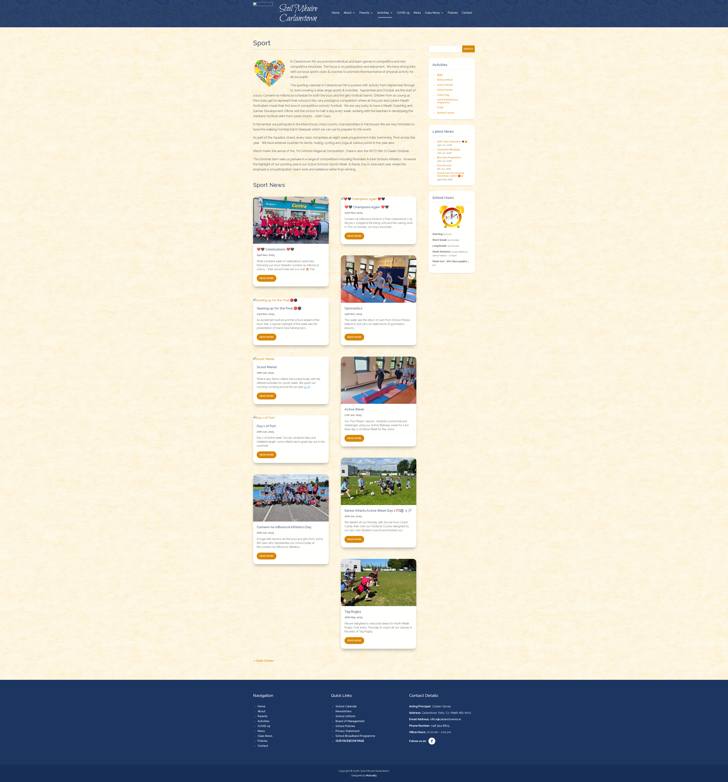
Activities (383, 12)
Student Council (445, 112)
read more (266, 278)
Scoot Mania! (267, 367)
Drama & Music (445, 79)
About (347, 12)
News (417, 12)
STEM (440, 107)
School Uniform (345, 716)
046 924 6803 (440, 725)
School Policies (345, 726)
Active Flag (443, 95)
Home (336, 12)
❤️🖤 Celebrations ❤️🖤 (275, 249)
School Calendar (346, 706)
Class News (432, 12)
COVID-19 (403, 12)
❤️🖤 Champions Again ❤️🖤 (366, 207)
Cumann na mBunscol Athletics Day (284, 527)
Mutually (371, 775)
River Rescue (444, 165)
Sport (439, 74)
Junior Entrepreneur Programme (447, 101)
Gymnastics (353, 308)
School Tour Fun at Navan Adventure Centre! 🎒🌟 (450, 174)
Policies (453, 12)
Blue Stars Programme (449, 157)
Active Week (354, 409)
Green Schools (445, 85)
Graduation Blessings (448, 149)
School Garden (445, 90)
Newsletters (343, 711)
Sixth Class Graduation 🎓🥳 (452, 141)
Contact (467, 12)
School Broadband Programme (355, 735)
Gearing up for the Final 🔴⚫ (279, 308)
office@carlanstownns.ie (445, 719)
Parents (364, 12)
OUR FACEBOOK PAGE (350, 740)
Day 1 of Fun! (266, 426)
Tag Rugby (352, 611)
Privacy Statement (348, 731)
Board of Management (350, 721)
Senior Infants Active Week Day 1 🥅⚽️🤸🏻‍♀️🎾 (378, 510)
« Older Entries (263, 661)
